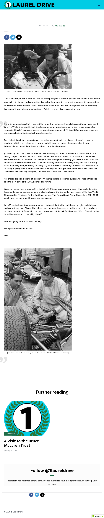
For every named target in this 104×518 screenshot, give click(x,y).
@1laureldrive (59, 470)
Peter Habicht (60, 26)
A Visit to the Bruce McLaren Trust (21, 443)
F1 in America (10, 433)
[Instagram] (42, 495)
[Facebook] (31, 495)
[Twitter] (37, 495)
